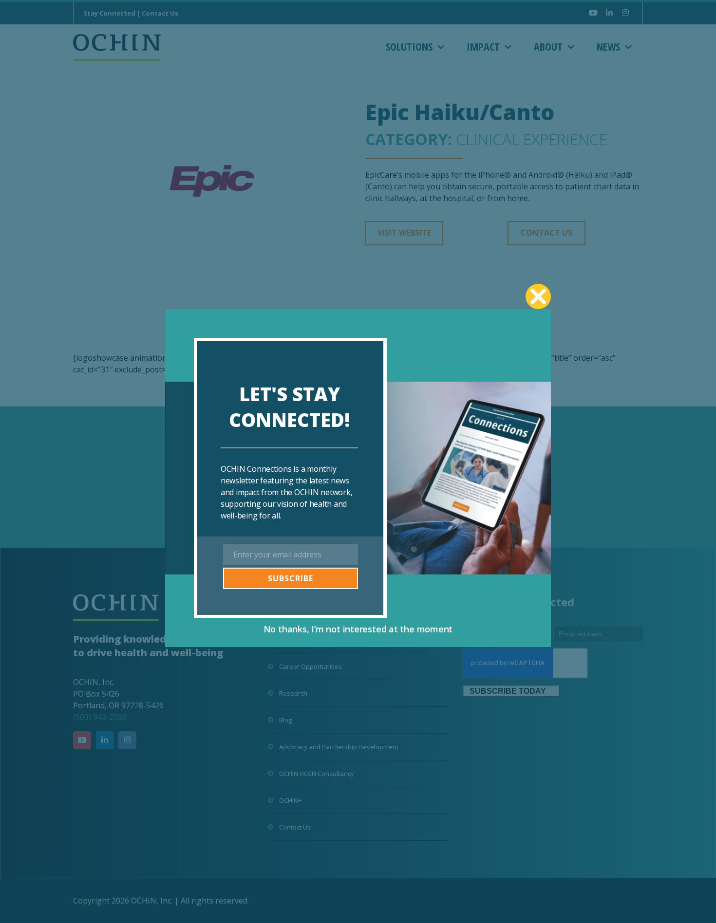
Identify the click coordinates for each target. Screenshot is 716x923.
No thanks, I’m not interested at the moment (358, 629)
